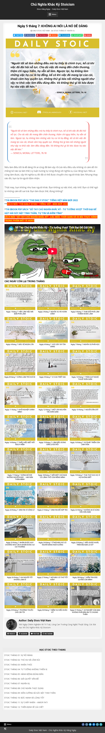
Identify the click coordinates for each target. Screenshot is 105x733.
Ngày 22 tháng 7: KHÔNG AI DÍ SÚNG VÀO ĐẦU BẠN (85, 511)
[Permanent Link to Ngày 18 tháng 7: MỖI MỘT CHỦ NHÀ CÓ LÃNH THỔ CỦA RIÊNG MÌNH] (52, 460)
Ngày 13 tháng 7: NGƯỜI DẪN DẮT (85, 410)
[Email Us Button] (97, 724)
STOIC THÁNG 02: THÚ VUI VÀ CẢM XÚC (22, 660)
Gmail (88, 35)
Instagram (48, 633)
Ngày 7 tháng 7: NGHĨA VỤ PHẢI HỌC (85, 344)
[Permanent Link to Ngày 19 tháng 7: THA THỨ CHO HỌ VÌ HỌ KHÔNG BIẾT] (85, 460)
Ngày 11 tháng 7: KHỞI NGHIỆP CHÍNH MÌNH (20, 411)
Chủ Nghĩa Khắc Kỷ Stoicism (52, 4)
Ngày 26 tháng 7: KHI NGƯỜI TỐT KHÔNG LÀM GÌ (20, 578)
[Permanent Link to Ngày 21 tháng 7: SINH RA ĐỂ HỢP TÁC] (52, 495)
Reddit (54, 35)
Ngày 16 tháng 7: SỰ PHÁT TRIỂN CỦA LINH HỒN (85, 443)
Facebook (30, 35)
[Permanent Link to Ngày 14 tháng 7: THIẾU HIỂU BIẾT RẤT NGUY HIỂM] (20, 428)
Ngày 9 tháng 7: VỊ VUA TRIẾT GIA (52, 377)
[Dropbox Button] (93, 724)
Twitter (19, 35)
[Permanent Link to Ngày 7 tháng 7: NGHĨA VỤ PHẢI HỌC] (85, 330)
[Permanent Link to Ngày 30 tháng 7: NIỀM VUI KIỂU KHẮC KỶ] (52, 595)
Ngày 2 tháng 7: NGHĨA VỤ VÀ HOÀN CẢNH (52, 313)
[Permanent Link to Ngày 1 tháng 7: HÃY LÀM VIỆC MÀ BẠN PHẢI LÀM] (20, 297)
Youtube (36, 633)
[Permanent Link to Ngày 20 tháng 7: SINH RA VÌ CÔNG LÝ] (20, 495)
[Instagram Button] (86, 724)
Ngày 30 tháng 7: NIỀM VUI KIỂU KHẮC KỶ (52, 611)
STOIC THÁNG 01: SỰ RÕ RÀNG (18, 655)
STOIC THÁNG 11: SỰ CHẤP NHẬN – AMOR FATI (26, 702)
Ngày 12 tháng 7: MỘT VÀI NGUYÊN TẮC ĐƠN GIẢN (52, 411)
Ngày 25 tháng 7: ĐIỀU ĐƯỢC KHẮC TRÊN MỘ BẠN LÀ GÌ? (85, 544)
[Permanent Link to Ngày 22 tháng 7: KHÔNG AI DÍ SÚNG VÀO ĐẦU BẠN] (85, 495)
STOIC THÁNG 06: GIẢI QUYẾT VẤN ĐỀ (21, 678)
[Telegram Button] (90, 724)
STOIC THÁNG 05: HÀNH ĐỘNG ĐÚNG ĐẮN (23, 674)
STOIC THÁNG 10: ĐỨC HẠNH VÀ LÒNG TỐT (24, 697)
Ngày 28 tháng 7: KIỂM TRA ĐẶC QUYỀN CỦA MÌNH (85, 578)
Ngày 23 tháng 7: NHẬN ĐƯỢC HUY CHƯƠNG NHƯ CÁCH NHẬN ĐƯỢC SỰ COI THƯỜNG (20, 545)
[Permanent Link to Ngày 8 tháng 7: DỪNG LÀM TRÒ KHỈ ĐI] (20, 362)
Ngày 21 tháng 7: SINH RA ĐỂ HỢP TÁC (52, 510)
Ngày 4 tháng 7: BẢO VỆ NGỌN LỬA (20, 344)
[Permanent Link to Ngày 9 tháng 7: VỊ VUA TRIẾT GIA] (52, 362)
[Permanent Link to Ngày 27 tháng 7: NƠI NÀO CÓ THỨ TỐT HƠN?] (52, 563)
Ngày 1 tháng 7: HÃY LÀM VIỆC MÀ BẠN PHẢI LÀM (19, 313)
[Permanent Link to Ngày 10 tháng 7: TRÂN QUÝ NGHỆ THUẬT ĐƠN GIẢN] (85, 362)
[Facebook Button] (83, 724)
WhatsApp (78, 35)
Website (12, 633)
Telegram (65, 35)
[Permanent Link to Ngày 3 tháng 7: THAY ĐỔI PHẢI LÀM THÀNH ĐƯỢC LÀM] (85, 297)
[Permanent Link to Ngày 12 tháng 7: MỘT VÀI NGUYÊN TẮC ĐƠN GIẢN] (52, 395)
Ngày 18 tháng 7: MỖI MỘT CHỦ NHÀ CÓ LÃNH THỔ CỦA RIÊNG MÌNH (52, 476)
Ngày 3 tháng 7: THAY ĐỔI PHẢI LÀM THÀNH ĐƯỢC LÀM (85, 313)
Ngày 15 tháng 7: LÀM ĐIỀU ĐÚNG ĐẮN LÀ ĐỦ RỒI (52, 443)
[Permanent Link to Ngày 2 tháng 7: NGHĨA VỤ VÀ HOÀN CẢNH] (52, 297)
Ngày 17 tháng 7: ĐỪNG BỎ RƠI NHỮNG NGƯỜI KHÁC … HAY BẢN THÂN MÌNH (20, 477)
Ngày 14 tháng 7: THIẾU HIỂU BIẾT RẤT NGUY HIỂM (20, 443)
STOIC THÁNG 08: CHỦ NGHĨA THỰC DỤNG (23, 688)
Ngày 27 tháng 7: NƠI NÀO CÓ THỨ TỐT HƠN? (52, 578)
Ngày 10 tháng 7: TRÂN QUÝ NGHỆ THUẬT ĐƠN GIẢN (85, 378)
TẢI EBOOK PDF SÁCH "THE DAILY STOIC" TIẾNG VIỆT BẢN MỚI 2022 (42, 200)
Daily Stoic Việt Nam (41, 31)
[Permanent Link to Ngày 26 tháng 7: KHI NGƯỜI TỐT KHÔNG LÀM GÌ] (20, 563)
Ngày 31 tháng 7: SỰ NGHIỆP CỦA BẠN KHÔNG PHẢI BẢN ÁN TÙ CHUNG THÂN (85, 612)
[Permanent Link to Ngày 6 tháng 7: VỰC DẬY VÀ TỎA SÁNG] (52, 330)
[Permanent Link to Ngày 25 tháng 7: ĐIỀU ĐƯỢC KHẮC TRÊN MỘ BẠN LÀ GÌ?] (85, 528)
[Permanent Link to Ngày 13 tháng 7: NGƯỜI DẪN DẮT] (85, 395)
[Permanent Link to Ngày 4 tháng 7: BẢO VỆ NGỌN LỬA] (20, 330)
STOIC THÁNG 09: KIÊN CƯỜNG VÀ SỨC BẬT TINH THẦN (30, 693)
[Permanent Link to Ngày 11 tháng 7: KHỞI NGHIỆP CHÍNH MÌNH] (20, 395)
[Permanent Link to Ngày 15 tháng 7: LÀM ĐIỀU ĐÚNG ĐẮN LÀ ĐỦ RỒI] (52, 428)
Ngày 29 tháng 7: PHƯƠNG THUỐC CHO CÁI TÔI (19, 611)
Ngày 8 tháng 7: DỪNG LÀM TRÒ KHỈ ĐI (20, 377)
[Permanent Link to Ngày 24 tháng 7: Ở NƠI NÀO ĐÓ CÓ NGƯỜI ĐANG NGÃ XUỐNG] (52, 528)
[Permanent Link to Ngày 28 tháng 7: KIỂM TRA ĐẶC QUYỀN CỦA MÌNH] (85, 563)
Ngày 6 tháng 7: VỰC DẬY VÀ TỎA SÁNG (52, 345)
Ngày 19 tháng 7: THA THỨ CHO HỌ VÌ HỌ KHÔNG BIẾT (85, 476)
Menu (54, 14)
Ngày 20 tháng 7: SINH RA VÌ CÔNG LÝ (20, 510)
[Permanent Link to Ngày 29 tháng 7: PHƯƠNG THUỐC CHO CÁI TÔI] (20, 595)
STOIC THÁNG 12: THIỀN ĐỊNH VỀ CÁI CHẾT (24, 707)
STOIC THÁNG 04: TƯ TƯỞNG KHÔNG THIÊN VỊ (25, 669)
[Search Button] (100, 724)
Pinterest (43, 35)
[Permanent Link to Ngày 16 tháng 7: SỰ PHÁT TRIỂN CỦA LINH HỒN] (85, 428)
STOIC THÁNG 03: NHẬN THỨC (18, 664)
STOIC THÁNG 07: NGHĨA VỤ (64, 31)
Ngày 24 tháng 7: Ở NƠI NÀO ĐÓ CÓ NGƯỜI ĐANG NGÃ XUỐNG (52, 544)
